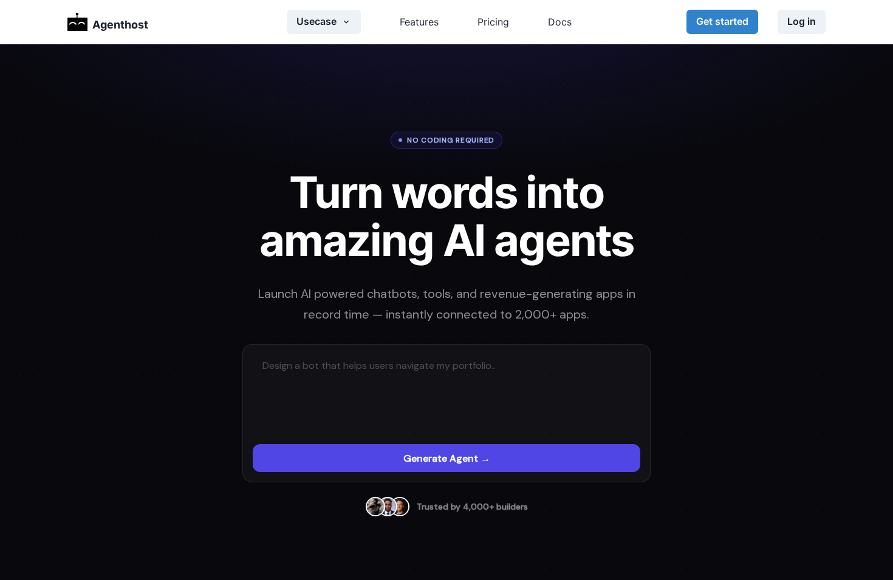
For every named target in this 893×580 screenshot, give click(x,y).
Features (419, 22)
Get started (722, 21)
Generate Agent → (446, 458)
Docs (560, 22)
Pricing (493, 22)
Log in (801, 21)
